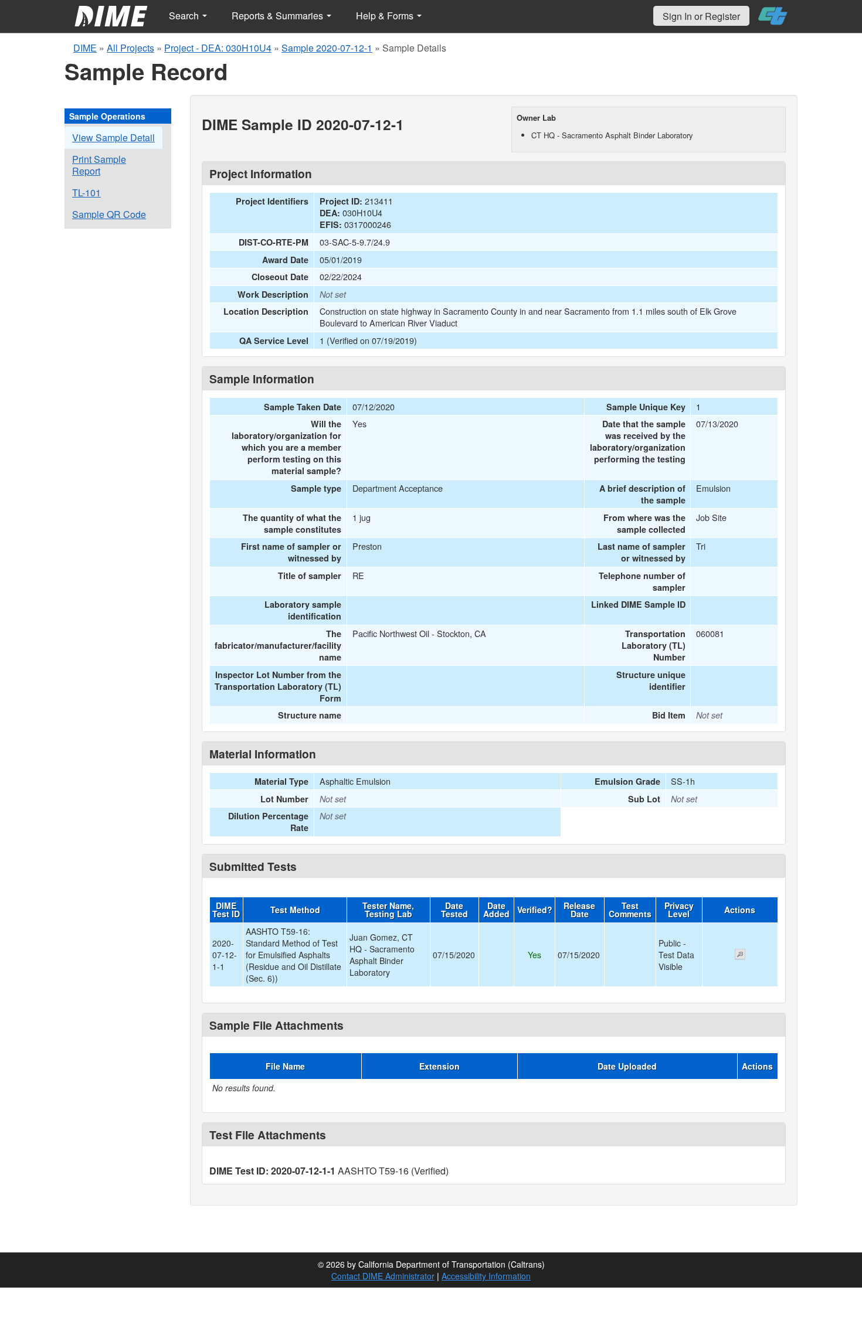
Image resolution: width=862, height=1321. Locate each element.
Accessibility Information (486, 1276)
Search (185, 15)
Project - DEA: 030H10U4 (218, 48)
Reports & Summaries (278, 15)
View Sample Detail (113, 137)
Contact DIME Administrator (383, 1276)
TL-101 (86, 192)
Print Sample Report (99, 165)
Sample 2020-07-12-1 (326, 48)
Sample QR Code (109, 214)
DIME (85, 48)
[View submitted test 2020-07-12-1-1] (740, 955)
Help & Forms (386, 15)
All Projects (130, 48)
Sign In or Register (701, 16)
